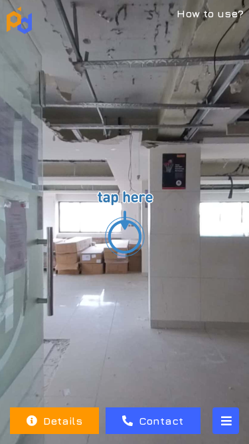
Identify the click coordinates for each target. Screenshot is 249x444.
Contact (159, 421)
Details (61, 421)
